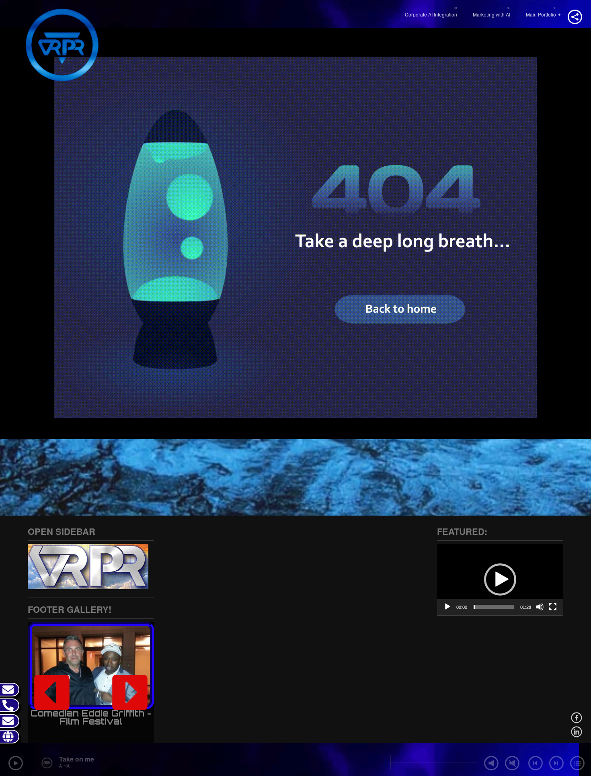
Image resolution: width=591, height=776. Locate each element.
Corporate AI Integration (431, 14)
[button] (52, 692)
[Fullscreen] (553, 607)
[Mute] (540, 607)
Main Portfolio (541, 14)
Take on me (76, 759)
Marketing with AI (491, 14)
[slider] (494, 607)
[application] (500, 579)
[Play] (447, 607)
